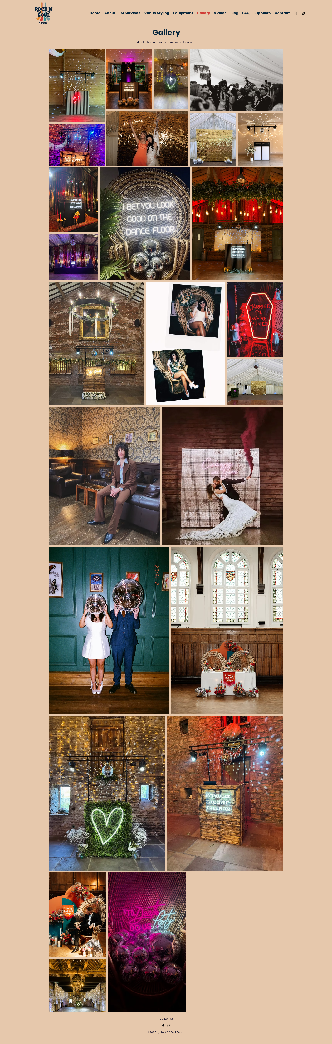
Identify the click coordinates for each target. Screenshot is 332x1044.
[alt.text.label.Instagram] (303, 13)
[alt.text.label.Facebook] (296, 13)
